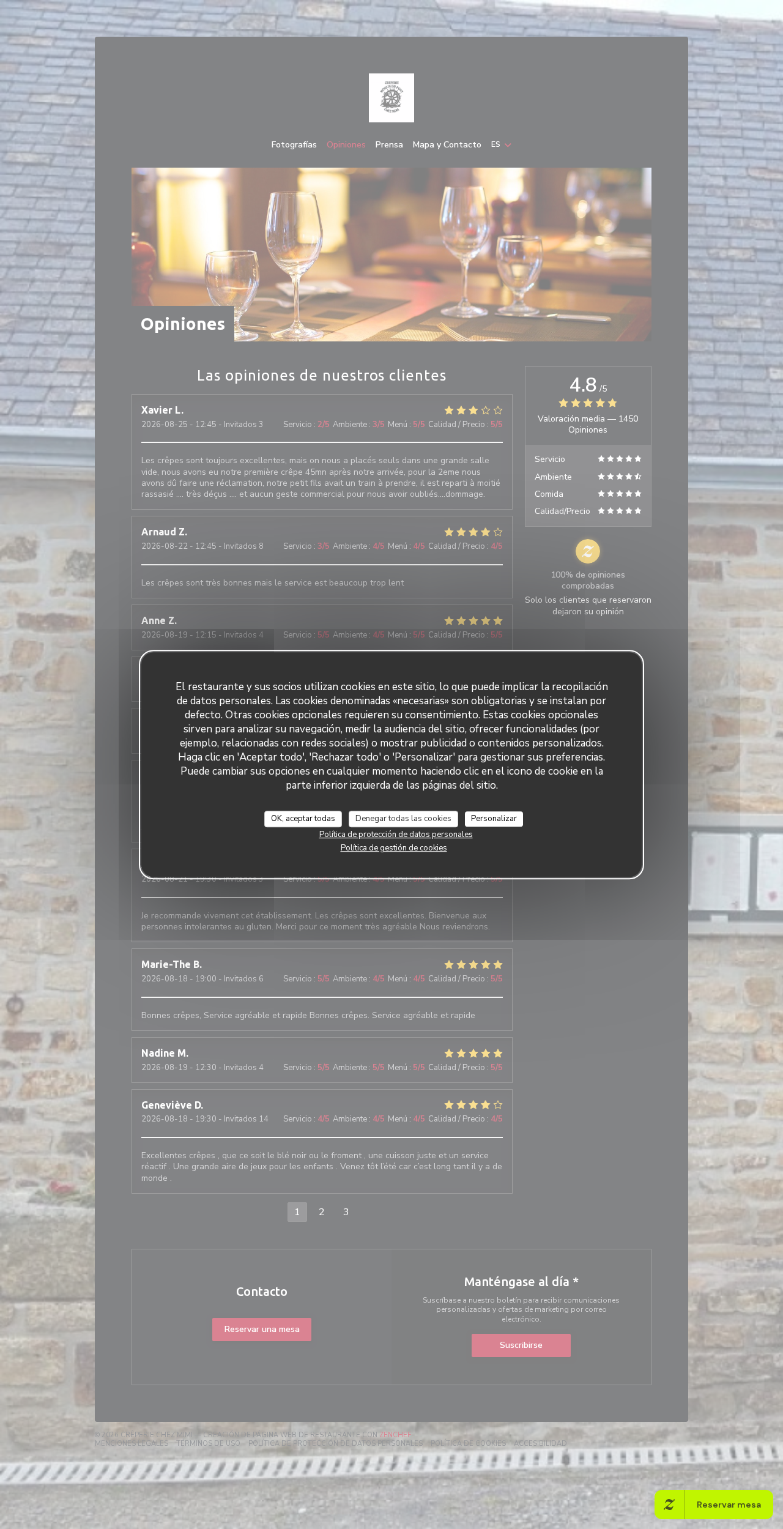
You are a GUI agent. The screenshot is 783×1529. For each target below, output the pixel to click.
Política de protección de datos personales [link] (396, 834)
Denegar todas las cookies (403, 818)
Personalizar (494, 818)
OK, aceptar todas (303, 818)
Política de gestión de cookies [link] (394, 848)
